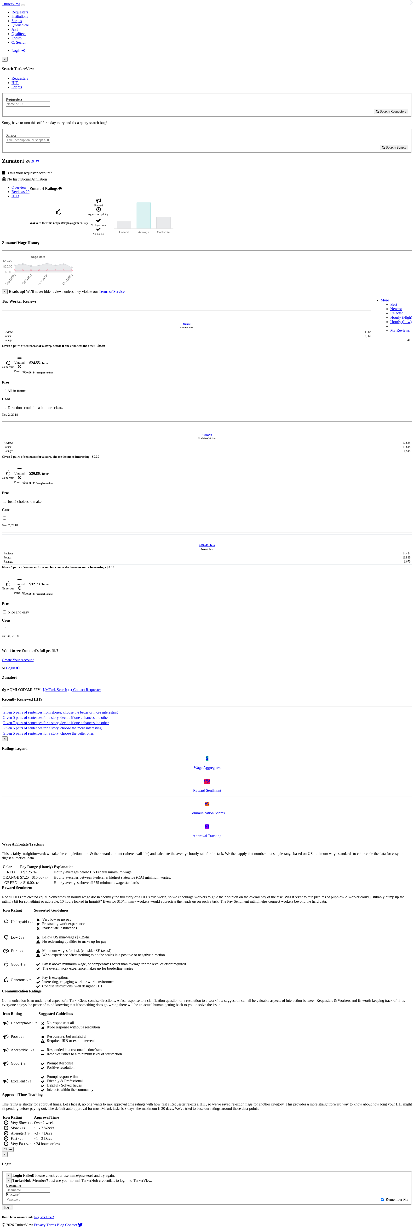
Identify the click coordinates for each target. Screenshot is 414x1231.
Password (13, 1195)
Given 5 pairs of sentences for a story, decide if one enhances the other (56, 717)
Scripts (17, 21)
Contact (71, 1225)
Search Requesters (392, 111)
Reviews (20, 192)
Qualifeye (19, 34)
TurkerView (11, 4)
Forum (17, 38)
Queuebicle (20, 25)
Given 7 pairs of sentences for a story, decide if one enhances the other (56, 723)
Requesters (20, 12)
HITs (15, 83)
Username (13, 1185)
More (385, 300)
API (15, 29)
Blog (60, 1225)
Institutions (20, 16)
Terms (51, 1225)
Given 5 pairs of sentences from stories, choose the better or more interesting (60, 712)
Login (17, 50)
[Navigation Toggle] (23, 5)
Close (8, 1149)
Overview (19, 187)
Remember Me (396, 1199)
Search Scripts (395, 147)
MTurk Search (56, 690)
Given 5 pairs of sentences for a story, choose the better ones (48, 733)
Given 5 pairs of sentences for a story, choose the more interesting (52, 728)
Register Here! (44, 1217)
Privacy (40, 1225)
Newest (396, 309)
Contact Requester (86, 690)
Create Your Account (18, 660)
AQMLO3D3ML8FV (23, 690)
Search (20, 42)
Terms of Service (112, 291)
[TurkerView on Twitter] (80, 1225)
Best (393, 304)
